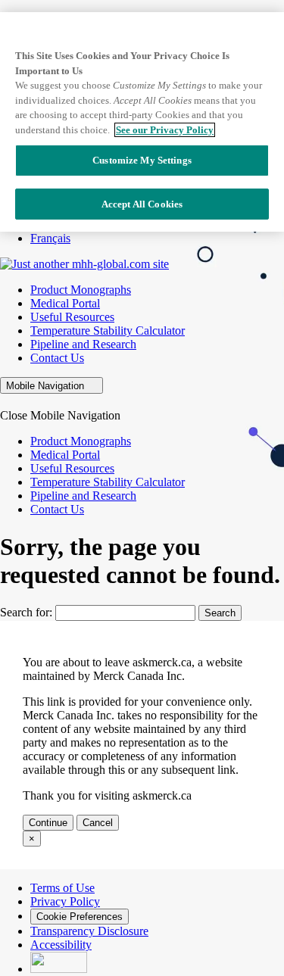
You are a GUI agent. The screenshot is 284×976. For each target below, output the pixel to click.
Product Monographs (80, 289)
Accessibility (61, 944)
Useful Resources (72, 316)
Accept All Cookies (142, 204)
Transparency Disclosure (89, 931)
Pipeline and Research (83, 344)
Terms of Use (62, 887)
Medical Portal (65, 303)
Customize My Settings (142, 160)
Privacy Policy (65, 901)
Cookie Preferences (79, 916)
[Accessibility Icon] (58, 968)
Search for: (26, 612)
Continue (48, 822)
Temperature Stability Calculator (107, 330)
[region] (142, 122)
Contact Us (57, 357)
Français (50, 238)
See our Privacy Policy (165, 130)
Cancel (98, 822)
